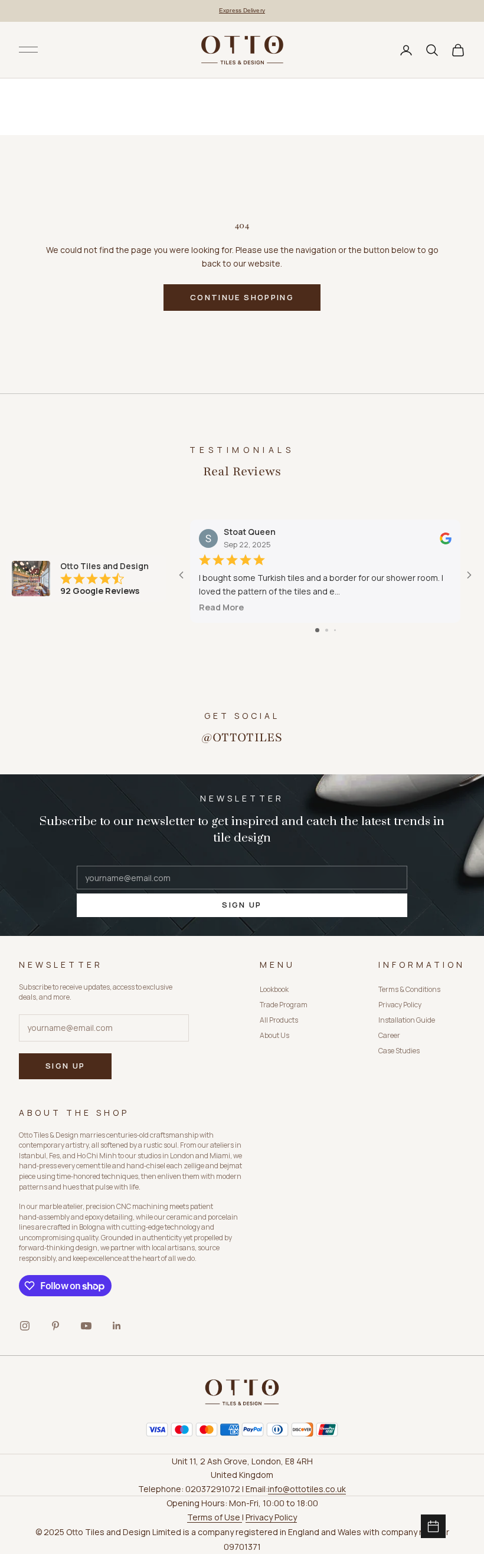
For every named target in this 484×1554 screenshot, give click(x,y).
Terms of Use (214, 1517)
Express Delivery (242, 10)
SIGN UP (241, 904)
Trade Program (284, 1005)
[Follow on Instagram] (25, 1326)
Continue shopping (242, 297)
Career (389, 1035)
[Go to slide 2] (326, 630)
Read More (221, 607)
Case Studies (399, 1051)
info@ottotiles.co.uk (307, 1488)
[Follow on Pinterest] (55, 1326)
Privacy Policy (399, 1005)
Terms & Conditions (409, 989)
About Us (274, 1035)
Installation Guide (406, 1020)
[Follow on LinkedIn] (117, 1326)
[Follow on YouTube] (86, 1326)
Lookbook (274, 989)
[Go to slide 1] (317, 630)
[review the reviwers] (446, 538)
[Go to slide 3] (335, 630)
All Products (279, 1020)
